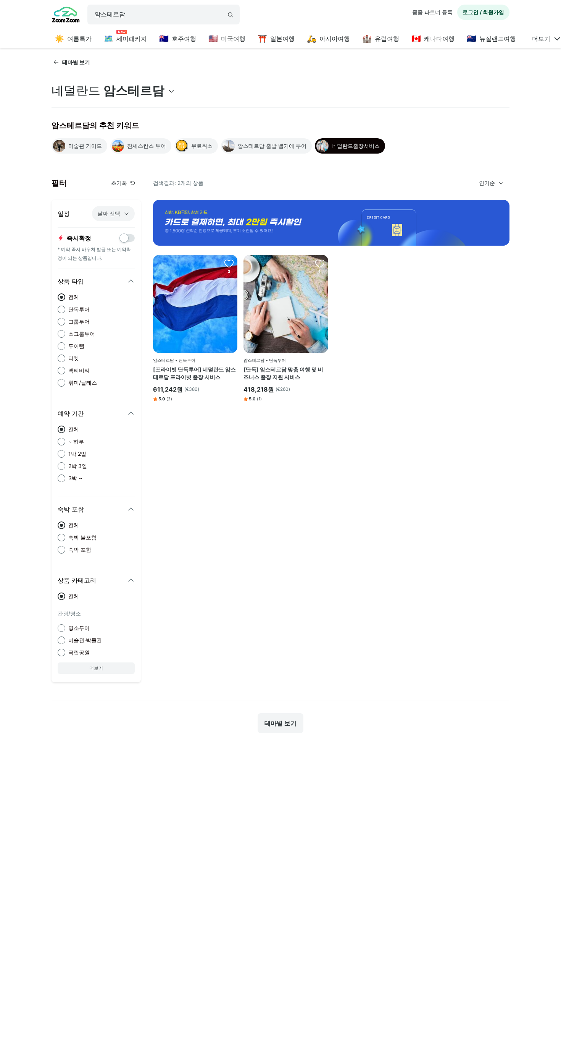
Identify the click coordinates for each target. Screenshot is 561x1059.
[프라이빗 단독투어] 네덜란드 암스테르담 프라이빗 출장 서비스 (194, 373)
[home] (66, 16)
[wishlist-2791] (229, 263)
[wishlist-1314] (320, 263)
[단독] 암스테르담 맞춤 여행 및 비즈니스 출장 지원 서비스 (283, 373)
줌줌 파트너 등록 (432, 12)
